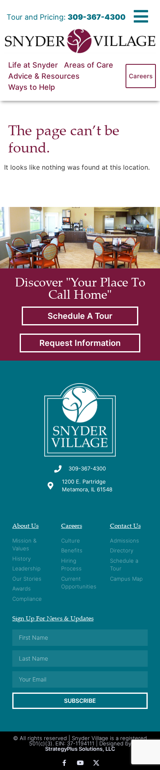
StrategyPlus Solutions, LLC (80, 748)
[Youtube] (80, 763)
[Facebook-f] (64, 763)
